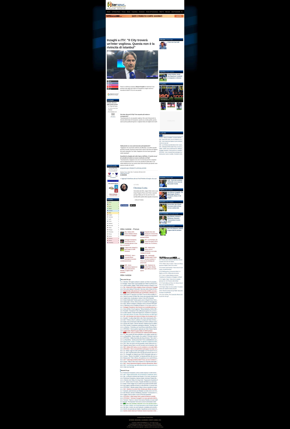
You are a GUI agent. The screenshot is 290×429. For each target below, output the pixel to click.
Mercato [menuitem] (167, 11)
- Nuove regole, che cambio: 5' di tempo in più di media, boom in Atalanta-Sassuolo (149, 336)
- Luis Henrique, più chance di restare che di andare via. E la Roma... (151, 241)
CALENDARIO (144, 420)
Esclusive (162, 177)
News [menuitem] (128, 11)
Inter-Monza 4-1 (165, 99)
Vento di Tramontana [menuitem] (152, 11)
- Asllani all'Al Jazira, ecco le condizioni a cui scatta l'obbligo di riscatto (143, 347)
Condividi (125, 205)
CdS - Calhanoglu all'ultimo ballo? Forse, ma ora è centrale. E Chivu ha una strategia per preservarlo (181, 146)
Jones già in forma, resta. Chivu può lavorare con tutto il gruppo (141, 314)
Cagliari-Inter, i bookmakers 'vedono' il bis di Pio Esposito (138, 298)
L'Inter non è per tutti (128, 367)
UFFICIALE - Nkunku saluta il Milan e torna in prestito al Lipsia (140, 387)
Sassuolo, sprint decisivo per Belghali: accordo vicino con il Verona (141, 391)
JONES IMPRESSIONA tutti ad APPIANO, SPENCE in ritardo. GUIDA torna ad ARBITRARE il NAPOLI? (153, 292)
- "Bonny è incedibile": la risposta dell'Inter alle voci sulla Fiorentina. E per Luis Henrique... (149, 356)
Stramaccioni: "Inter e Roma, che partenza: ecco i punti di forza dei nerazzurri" (144, 358)
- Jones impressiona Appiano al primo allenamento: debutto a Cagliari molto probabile (128, 268)
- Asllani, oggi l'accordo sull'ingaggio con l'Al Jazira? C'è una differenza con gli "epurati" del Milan (150, 350)
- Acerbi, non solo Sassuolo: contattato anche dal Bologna (141, 407)
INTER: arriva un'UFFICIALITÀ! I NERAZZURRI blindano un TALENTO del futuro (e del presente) (151, 332)
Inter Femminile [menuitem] (176, 11)
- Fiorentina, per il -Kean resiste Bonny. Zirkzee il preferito (143, 327)
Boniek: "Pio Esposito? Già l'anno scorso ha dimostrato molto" (139, 401)
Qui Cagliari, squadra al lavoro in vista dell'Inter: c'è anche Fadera (140, 385)
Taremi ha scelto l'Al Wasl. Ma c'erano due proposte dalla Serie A (140, 296)
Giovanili (162, 201)
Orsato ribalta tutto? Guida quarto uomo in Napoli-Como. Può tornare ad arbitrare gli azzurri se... (148, 300)
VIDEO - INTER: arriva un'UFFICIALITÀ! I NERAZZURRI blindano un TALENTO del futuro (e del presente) (182, 148)
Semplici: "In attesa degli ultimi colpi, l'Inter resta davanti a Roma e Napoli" (143, 318)
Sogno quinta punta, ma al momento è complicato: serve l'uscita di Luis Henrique (146, 374)
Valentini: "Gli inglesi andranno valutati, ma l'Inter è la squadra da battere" (142, 281)
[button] (113, 114)
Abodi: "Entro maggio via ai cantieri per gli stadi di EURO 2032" (140, 383)
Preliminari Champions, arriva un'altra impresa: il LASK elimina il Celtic (142, 372)
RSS (160, 420)
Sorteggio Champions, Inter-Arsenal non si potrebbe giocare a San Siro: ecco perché (145, 307)
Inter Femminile (164, 213)
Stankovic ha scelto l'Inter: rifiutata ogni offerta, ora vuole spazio (141, 389)
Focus (125, 172)
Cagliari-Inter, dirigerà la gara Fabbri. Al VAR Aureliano (131, 249)
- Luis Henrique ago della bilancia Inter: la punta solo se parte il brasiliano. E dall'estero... (148, 365)
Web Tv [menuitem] (162, 11)
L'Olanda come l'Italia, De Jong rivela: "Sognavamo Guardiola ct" (140, 380)
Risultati (113, 116)
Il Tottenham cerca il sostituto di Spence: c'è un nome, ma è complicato (142, 305)
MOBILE (156, 420)
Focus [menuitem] (123, 11)
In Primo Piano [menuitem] (116, 11)
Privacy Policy (149, 417)
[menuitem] (182, 11)
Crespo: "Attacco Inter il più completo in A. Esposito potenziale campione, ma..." (144, 361)
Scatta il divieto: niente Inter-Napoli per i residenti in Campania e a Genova (143, 312)
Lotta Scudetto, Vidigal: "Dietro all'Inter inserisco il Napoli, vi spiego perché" (143, 285)
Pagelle (162, 189)
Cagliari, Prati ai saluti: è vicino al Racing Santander (137, 394)
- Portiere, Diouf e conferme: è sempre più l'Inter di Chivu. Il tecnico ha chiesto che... (146, 320)
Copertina (162, 71)
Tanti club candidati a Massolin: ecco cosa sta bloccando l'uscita (142, 403)
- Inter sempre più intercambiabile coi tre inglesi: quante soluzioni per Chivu (144, 334)
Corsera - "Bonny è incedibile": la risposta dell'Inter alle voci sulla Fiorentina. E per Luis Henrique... (180, 137)
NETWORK (131, 420)
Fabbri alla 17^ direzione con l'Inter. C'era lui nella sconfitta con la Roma (142, 294)
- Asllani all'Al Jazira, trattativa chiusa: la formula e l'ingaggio (131, 233)
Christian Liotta (124, 173)
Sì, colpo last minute (112, 106)
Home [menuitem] (108, 11)
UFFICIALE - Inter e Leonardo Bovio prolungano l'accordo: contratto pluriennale (144, 349)
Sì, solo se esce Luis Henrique (113, 109)
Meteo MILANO (113, 180)
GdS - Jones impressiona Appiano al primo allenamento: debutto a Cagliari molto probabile (179, 141)
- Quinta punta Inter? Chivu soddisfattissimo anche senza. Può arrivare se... (147, 339)
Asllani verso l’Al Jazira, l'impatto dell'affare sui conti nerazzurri (141, 381)
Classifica (110, 199)
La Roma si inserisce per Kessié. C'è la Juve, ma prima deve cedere (143, 376)
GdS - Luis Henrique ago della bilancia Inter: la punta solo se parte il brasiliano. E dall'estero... (179, 144)
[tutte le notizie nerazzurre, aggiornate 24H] (116, 4)
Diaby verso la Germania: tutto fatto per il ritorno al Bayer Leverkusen (141, 321)
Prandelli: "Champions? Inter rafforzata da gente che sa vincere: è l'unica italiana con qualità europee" (150, 310)
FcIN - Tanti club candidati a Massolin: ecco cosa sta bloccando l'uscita (174, 182)
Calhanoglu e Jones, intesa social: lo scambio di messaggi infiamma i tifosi (143, 301)
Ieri (163, 135)
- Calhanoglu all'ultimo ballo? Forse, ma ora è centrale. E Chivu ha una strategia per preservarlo (148, 259)
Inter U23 (162, 226)
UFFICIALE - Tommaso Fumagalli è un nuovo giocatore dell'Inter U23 (141, 398)
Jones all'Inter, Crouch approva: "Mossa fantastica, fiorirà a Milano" (141, 309)
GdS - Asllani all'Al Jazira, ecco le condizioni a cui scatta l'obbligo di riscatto (176, 139)
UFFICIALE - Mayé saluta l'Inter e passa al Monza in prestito (139, 396)
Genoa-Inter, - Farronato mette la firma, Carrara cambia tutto (174, 206)
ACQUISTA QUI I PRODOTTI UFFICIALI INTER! (133, 168)
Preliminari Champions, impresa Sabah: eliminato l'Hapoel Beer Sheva (142, 378)
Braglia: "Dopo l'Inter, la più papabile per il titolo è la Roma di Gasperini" (142, 283)
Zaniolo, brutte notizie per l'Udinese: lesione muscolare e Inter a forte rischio (143, 410)
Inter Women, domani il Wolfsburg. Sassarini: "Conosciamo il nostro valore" (143, 392)
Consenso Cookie (141, 417)
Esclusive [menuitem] (142, 11)
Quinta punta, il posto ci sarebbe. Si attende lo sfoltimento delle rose (141, 341)
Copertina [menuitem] (134, 11)
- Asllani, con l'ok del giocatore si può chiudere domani (140, 405)
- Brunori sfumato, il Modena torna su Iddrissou (141, 323)
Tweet (133, 205)
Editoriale (162, 39)
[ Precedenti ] (113, 177)
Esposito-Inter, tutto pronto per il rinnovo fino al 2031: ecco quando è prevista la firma (145, 291)
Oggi (161, 135)
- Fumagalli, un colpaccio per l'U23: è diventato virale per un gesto (141, 354)
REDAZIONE (138, 420)
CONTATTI (151, 420)
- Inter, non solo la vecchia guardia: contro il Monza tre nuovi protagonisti (143, 343)
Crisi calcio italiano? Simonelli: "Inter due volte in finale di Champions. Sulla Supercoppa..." (147, 289)
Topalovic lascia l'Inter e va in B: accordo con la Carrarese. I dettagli (141, 345)
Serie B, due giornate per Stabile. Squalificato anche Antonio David (141, 409)
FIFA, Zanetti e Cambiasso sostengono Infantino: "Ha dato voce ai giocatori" (143, 325)
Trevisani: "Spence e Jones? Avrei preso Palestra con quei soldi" (140, 400)
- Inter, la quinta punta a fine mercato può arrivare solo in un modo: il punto (144, 352)
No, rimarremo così (112, 111)
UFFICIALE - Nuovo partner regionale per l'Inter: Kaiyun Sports (140, 329)
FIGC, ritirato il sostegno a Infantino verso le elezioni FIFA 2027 (140, 303)
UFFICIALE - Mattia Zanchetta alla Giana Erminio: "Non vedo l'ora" (141, 338)
